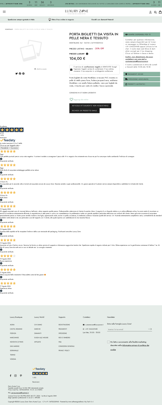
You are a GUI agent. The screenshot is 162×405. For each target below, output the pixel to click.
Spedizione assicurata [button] (138, 79)
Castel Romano (16, 329)
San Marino (14, 346)
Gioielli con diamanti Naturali (102, 19)
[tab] (141, 34)
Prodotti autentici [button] (136, 84)
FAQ (60, 342)
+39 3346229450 (90, 329)
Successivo (14, 148)
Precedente (4, 148)
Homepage (9, 29)
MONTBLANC (74, 43)
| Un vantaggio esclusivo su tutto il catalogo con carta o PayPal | (105, 4)
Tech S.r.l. (90, 402)
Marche (37, 329)
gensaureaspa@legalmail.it (20, 393)
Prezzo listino (76, 48)
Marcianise (14, 338)
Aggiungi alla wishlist (80, 99)
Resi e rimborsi (64, 338)
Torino (12, 355)
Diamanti (37, 333)
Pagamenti (63, 329)
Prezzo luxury (77, 54)
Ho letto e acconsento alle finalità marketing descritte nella (129, 346)
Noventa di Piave (16, 342)
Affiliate (37, 342)
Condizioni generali (66, 346)
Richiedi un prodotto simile (84, 111)
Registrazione (64, 325)
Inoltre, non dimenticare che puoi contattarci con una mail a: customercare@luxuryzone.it (139, 59)
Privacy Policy (64, 350)
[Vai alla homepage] (67, 17)
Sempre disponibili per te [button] (139, 34)
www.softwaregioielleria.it (76, 402)
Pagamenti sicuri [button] (135, 74)
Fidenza (13, 333)
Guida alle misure (41, 338)
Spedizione (63, 333)
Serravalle (14, 350)
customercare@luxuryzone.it (93, 325)
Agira (12, 325)
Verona (13, 359)
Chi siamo (38, 325)
